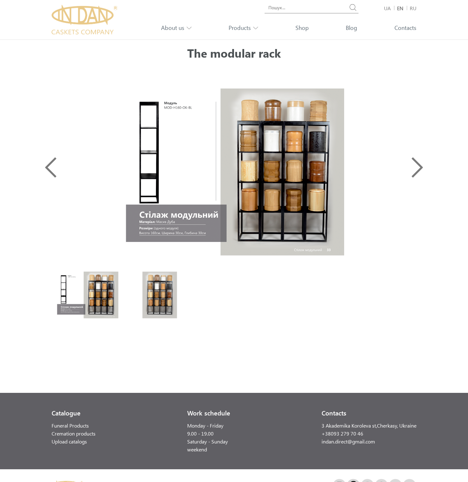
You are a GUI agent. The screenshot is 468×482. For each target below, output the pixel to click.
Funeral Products (70, 425)
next (417, 167)
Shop (302, 28)
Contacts (405, 28)
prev (50, 167)
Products (240, 28)
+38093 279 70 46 (342, 433)
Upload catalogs (69, 441)
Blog (351, 28)
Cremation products (74, 433)
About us (172, 28)
